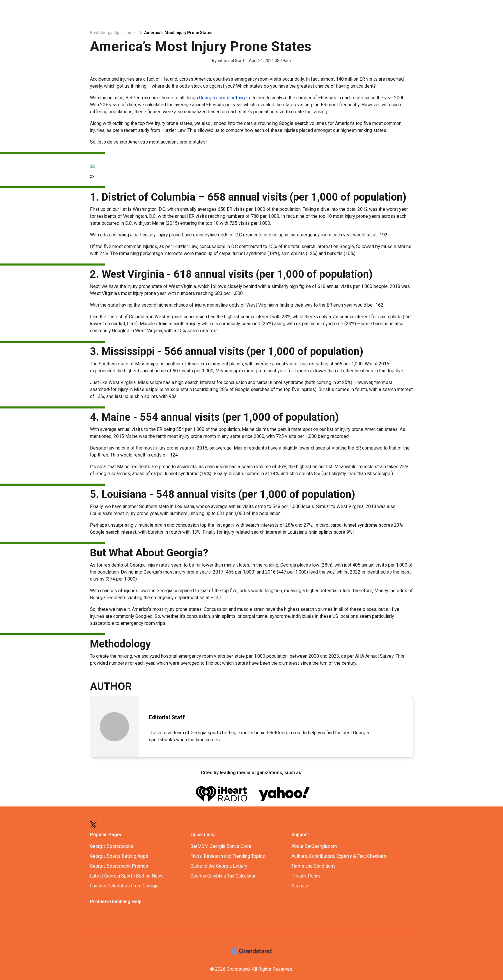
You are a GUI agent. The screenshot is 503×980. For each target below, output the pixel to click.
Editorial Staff (230, 60)
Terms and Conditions (313, 866)
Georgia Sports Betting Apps (119, 856)
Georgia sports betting (222, 97)
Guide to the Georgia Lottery (218, 866)
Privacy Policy (305, 876)
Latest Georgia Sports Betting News (127, 876)
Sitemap (299, 886)
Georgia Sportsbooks (111, 846)
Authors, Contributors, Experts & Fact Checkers (338, 856)
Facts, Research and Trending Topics (227, 856)
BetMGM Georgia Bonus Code (220, 846)
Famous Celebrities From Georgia (124, 886)
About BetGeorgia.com (314, 846)
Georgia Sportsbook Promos (119, 866)
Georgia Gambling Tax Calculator (223, 876)
